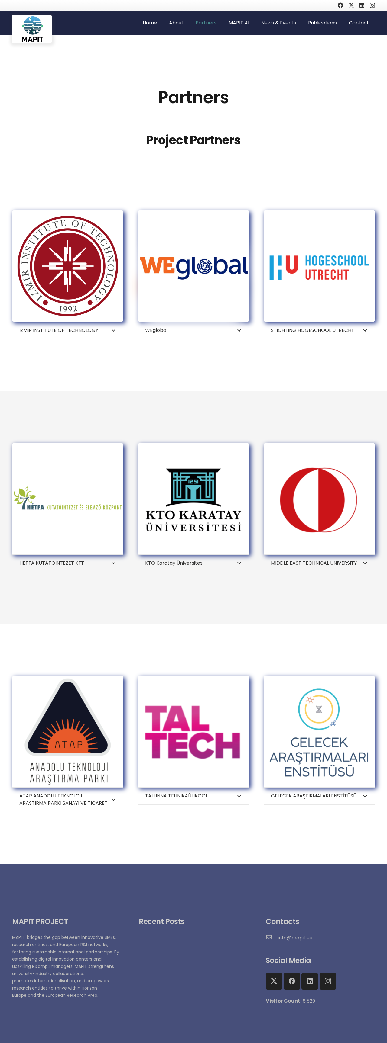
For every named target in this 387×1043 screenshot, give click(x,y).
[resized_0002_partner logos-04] (193, 731)
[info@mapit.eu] (272, 938)
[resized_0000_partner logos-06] (67, 498)
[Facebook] (340, 5)
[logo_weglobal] (193, 266)
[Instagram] (372, 5)
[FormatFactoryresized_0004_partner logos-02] (319, 731)
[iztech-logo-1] (67, 266)
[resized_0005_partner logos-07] (319, 266)
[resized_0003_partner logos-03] (319, 498)
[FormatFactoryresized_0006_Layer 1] (67, 731)
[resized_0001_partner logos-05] (193, 498)
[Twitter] (351, 5)
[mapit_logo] (31, 29)
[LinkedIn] (361, 5)
